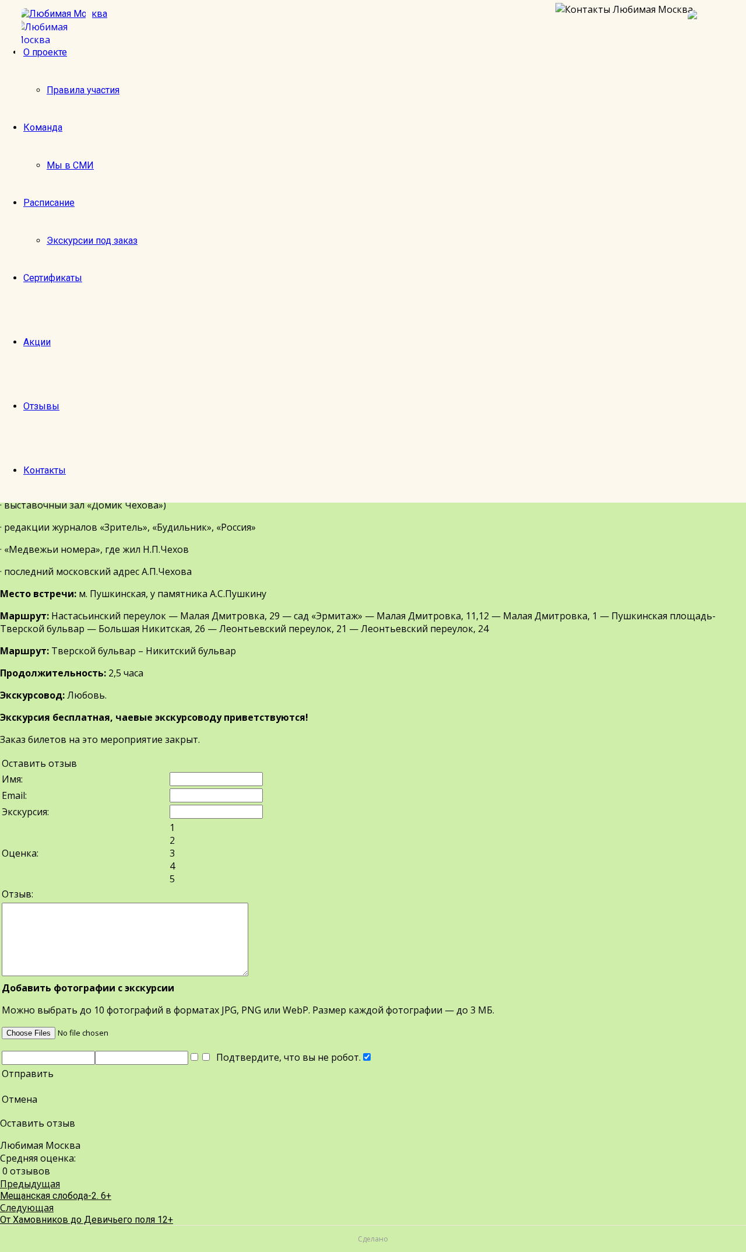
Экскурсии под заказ (92, 240)
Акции (37, 342)
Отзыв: (17, 894)
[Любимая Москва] (53, 33)
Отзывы (41, 406)
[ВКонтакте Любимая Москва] (711, 33)
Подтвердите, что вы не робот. (286, 1057)
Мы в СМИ (70, 165)
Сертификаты (52, 277)
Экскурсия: (25, 811)
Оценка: (20, 853)
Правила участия (83, 90)
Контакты (44, 470)
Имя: (12, 779)
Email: (14, 795)
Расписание (49, 202)
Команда (42, 127)
